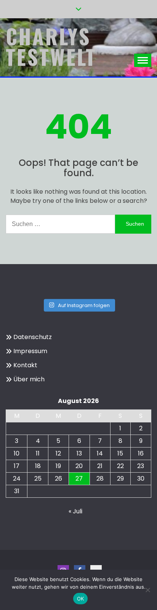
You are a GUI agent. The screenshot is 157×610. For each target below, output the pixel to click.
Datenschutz (32, 337)
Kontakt (25, 365)
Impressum (30, 351)
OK (80, 599)
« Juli (75, 511)
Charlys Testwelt (51, 46)
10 (16, 453)
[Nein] (147, 590)
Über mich (29, 379)
